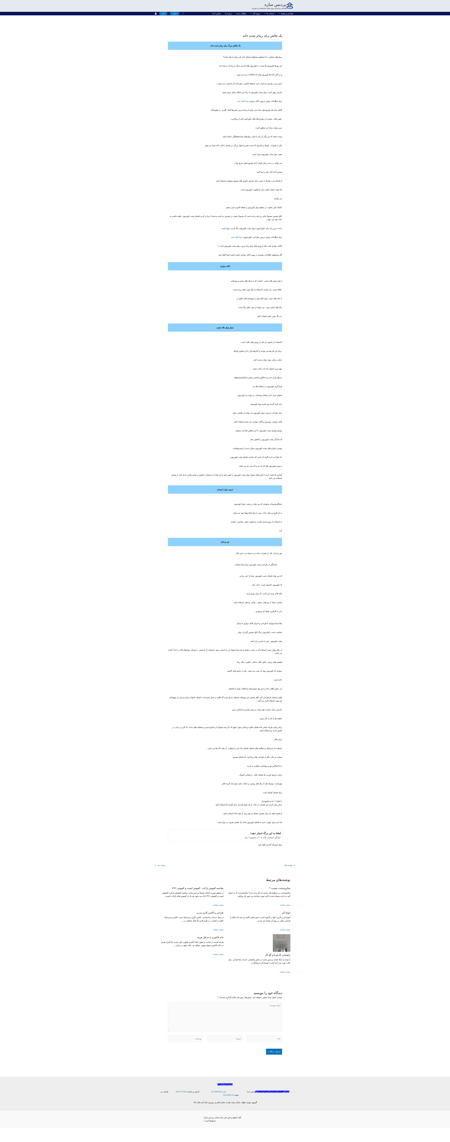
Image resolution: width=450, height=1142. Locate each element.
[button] (279, 13)
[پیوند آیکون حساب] (156, 13)
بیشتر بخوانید (285, 905)
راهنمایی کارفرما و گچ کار (277, 955)
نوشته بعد (160, 865)
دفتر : (224, 1092)
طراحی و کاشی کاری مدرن (210, 912)
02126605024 (217, 1092)
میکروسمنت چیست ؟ (279, 888)
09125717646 (181, 1092)
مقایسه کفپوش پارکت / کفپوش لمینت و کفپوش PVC (198, 888)
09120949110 (228, 1095)
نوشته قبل (289, 865)
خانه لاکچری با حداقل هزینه (210, 937)
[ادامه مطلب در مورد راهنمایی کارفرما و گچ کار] (281, 943)
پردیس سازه (275, 4)
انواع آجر (286, 912)
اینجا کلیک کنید (243, 101)
